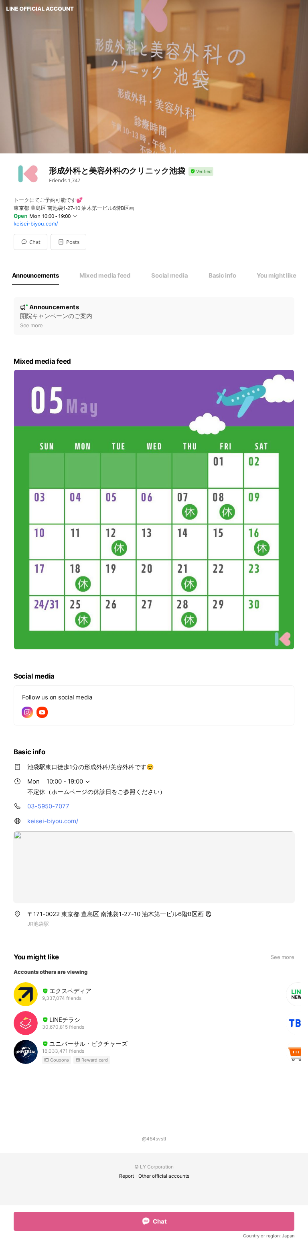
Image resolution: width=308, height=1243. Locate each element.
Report (126, 1176)
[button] (68, 242)
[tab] (35, 275)
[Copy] (208, 914)
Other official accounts (163, 1176)
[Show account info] (200, 171)
